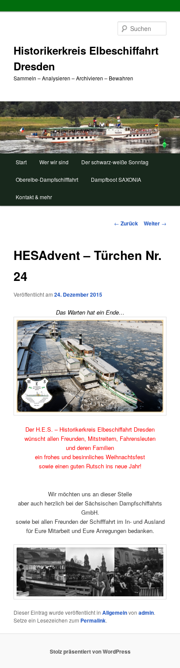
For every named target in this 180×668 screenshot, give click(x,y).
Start (21, 162)
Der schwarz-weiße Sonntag (115, 162)
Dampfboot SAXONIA (116, 179)
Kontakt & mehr (34, 197)
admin (146, 612)
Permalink (93, 620)
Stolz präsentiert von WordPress (90, 651)
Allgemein (114, 612)
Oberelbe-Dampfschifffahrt (47, 179)
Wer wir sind (54, 162)
